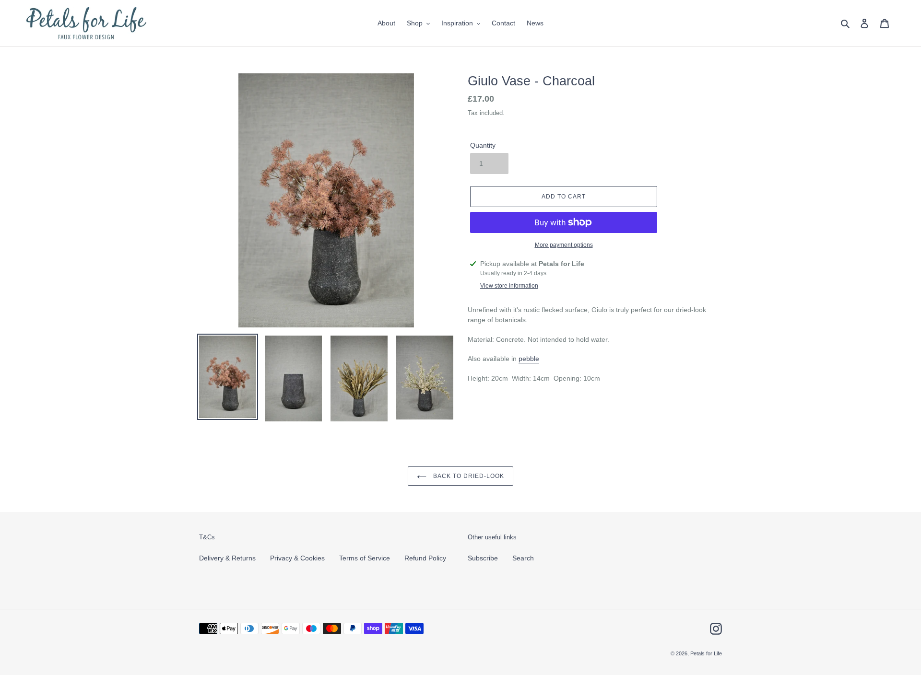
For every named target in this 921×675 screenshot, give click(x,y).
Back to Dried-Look (467, 476)
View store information (509, 285)
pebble (529, 358)
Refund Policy (425, 558)
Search (523, 558)
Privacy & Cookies (297, 558)
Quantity (483, 145)
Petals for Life (706, 653)
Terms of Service (364, 558)
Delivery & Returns (227, 558)
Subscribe (483, 558)
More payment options (564, 245)
